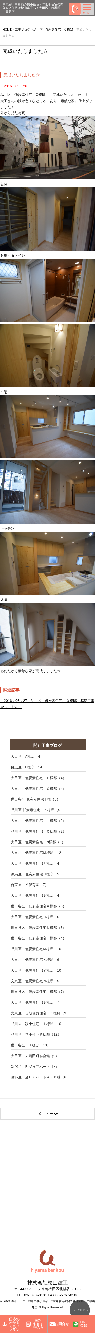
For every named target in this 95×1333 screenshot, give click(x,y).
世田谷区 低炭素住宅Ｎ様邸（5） (38, 927)
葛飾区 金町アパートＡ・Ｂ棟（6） (40, 1077)
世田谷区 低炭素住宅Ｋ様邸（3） (38, 906)
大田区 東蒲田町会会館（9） (35, 1056)
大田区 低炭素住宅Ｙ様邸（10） (38, 970)
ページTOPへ (80, 1310)
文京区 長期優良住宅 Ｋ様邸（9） (40, 1013)
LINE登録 (84, 1324)
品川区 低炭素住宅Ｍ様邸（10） (38, 949)
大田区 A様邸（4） (27, 756)
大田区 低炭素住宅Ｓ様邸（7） (37, 1002)
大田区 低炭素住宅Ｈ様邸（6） (37, 917)
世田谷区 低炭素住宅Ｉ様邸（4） (38, 938)
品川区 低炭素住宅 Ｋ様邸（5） (37, 810)
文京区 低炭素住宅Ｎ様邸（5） (37, 981)
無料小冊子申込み (38, 1324)
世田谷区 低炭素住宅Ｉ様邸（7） (38, 992)
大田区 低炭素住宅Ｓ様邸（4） (37, 895)
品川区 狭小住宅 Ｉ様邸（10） (38, 1024)
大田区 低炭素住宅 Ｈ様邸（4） (38, 778)
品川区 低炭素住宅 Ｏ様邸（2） (38, 831)
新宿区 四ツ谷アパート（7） (35, 1066)
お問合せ (62, 1324)
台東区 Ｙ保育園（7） (29, 885)
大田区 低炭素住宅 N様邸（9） (38, 842)
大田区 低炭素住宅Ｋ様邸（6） (37, 960)
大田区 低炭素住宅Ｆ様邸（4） (37, 863)
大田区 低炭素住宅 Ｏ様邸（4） (38, 789)
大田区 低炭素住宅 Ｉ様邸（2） (38, 821)
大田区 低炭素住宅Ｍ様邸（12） (38, 853)
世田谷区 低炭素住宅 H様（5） (35, 799)
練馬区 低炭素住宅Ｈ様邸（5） (37, 874)
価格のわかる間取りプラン (14, 1324)
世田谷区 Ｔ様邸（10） (30, 1045)
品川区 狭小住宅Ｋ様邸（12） (36, 1034)
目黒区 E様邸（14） (28, 767)
